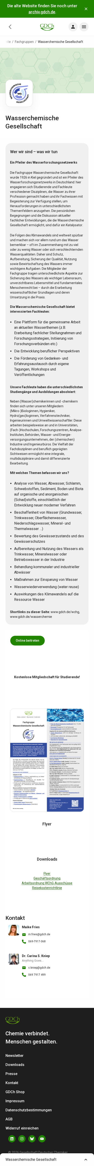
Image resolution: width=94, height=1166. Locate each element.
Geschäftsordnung (47, 878)
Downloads (14, 1065)
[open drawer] (73, 26)
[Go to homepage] (47, 27)
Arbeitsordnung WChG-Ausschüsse (47, 883)
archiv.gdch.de (42, 12)
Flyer (47, 873)
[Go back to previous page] (10, 26)
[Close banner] (86, 8)
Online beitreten (27, 640)
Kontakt (11, 1083)
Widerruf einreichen (22, 1128)
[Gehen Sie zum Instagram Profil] (22, 1138)
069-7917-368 (37, 941)
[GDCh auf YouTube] (42, 1138)
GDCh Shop (15, 1092)
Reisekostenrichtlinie (47, 888)
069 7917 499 (37, 974)
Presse (11, 1074)
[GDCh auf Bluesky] (32, 1138)
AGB (9, 1119)
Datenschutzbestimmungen (28, 1110)
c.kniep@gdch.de (39, 967)
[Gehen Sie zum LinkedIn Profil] (12, 1138)
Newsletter (14, 1055)
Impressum (14, 1101)
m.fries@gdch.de (39, 934)
